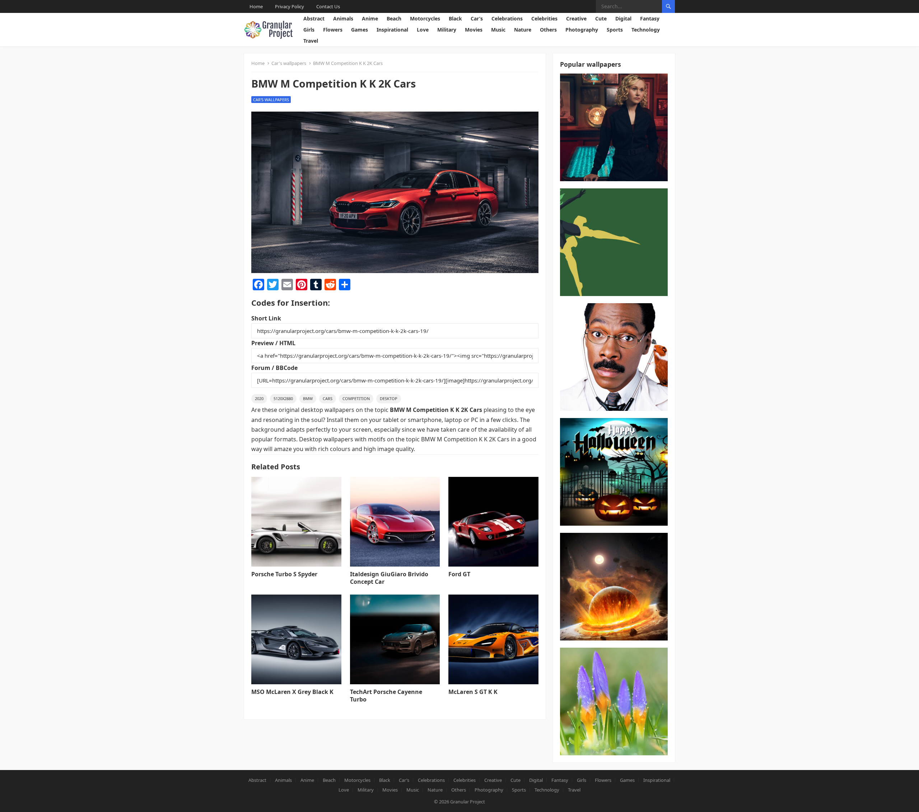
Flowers (332, 29)
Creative (576, 18)
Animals (343, 18)
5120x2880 (283, 398)
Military (446, 29)
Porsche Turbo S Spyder (284, 574)
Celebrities (544, 18)
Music (498, 29)
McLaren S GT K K (473, 692)
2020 (259, 398)
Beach (394, 18)
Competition (356, 398)
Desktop (388, 398)
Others (548, 29)
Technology (645, 29)
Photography (581, 29)
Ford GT (459, 574)
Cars (327, 398)
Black (455, 18)
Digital (623, 18)
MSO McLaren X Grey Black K (292, 692)
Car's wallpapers (288, 63)
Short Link (266, 318)
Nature (522, 29)
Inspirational (392, 29)
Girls (308, 29)
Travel (310, 40)
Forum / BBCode (274, 368)
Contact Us (328, 6)
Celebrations (507, 18)
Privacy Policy (289, 6)
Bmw (308, 398)
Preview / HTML (273, 343)
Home (256, 6)
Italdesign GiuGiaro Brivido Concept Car (389, 578)
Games (359, 29)
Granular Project (467, 801)
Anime (370, 18)
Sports (615, 29)
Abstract (314, 18)
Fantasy (649, 18)
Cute (601, 18)
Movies (473, 29)
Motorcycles (425, 18)
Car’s (477, 18)
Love (423, 29)
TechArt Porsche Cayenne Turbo (386, 695)
